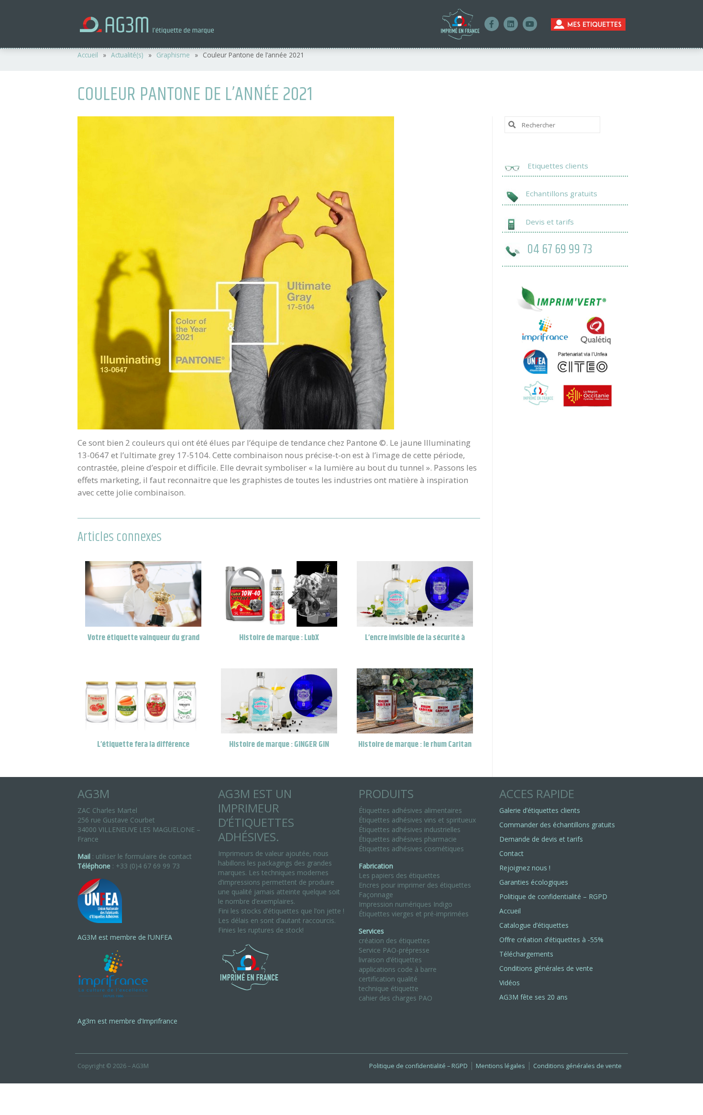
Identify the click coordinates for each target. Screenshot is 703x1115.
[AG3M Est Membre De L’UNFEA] (99, 905)
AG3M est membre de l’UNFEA (124, 937)
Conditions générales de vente (546, 968)
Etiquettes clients (557, 165)
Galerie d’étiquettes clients (539, 810)
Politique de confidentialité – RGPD (553, 896)
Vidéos (509, 982)
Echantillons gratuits (561, 193)
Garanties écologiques (533, 882)
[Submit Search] (512, 124)
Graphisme (173, 54)
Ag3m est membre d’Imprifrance (127, 1020)
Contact (511, 853)
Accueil (87, 54)
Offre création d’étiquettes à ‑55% (551, 939)
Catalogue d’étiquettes (534, 925)
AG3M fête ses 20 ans (533, 997)
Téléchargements (526, 953)
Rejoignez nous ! (524, 867)
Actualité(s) (127, 54)
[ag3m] (164, 24)
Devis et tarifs (550, 221)
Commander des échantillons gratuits (557, 824)
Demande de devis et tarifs (541, 839)
